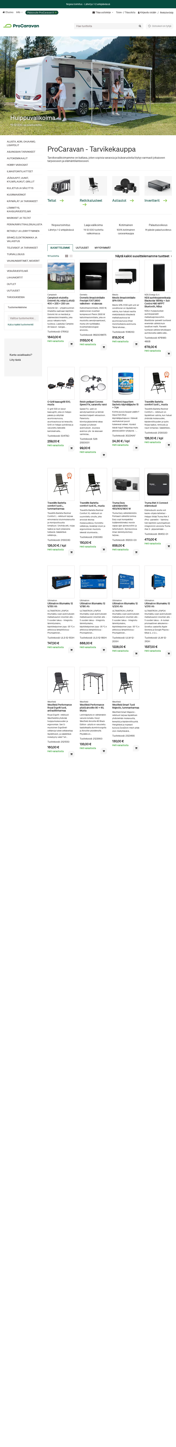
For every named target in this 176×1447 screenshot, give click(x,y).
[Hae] (140, 26)
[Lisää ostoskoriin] (71, 344)
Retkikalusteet (91, 200)
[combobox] (108, 26)
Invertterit (152, 200)
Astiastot (119, 200)
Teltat (52, 200)
